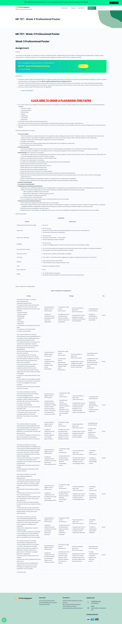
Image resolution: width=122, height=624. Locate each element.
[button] (4, 620)
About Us (73, 8)
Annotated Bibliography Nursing (48, 602)
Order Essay (83, 66)
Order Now (92, 8)
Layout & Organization (27, 90)
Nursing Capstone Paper (69, 606)
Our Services (64, 8)
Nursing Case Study (44, 604)
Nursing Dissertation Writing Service (72, 608)
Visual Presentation (20, 214)
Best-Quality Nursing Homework (71, 604)
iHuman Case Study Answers (47, 600)
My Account (101, 8)
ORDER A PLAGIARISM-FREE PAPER (70, 100)
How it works (81, 8)
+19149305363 (94, 603)
